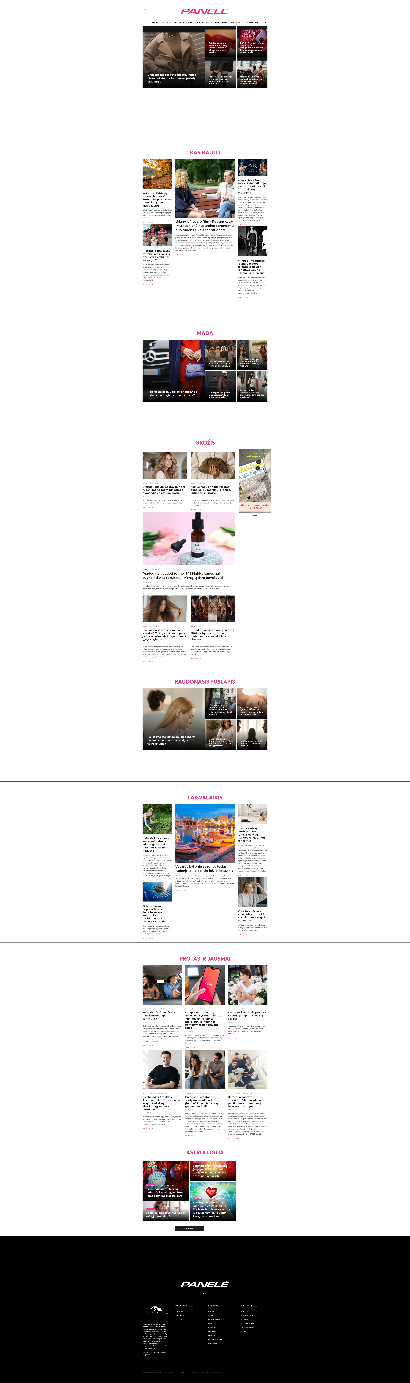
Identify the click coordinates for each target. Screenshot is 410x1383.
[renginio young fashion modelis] (253, 241)
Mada (155, 22)
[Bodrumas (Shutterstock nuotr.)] (157, 892)
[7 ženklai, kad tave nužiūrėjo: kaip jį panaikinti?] (166, 1211)
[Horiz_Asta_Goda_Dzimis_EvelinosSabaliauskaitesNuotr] (157, 235)
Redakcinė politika (247, 1327)
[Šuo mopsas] (253, 814)
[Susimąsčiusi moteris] (253, 892)
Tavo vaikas (179, 1311)
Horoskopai (221, 22)
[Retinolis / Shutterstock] (189, 538)
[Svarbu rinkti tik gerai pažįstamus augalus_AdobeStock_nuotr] (157, 819)
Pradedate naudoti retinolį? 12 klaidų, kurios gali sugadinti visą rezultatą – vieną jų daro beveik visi (183, 575)
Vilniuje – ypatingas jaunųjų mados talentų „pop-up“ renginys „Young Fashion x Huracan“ (251, 267)
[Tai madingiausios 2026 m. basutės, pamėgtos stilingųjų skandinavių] (220, 355)
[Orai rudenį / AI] (157, 174)
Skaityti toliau (180, 255)
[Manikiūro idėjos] (213, 465)
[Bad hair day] (165, 608)
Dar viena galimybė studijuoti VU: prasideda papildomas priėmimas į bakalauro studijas (244, 1102)
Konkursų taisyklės (247, 1323)
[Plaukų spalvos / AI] (213, 608)
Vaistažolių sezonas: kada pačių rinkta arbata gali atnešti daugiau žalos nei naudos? (156, 844)
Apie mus (244, 1311)
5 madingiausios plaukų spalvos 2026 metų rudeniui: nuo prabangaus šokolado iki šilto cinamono (212, 635)
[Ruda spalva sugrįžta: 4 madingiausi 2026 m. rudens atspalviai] (220, 386)
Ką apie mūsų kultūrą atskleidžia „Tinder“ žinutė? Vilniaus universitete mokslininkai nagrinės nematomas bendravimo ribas (204, 1020)
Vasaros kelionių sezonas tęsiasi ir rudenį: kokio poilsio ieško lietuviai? (204, 868)
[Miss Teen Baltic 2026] (253, 167)
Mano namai (179, 1315)
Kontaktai (244, 1319)
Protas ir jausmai (214, 1319)
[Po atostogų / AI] (205, 1069)
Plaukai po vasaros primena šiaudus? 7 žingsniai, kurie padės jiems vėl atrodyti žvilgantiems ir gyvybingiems (165, 635)
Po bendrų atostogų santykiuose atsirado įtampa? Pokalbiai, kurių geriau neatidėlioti (201, 1102)
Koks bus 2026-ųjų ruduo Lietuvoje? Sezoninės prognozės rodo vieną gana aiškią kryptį (157, 199)
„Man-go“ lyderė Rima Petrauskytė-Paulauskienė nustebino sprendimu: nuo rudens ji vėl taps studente (204, 225)
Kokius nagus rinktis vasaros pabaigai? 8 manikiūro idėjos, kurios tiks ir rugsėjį (211, 490)
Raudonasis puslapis (215, 1339)
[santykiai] (162, 985)
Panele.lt (146, 1324)
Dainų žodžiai (212, 1343)
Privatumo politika (247, 1315)
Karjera (243, 1331)
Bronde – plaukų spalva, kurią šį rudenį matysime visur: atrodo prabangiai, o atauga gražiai (164, 490)
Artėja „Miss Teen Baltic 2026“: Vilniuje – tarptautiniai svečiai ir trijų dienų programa (252, 186)
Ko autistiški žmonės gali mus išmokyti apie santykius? (159, 1015)
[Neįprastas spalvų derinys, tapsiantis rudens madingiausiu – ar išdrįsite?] (174, 371)
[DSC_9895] (205, 188)
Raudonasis (237, 22)
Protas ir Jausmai (183, 22)
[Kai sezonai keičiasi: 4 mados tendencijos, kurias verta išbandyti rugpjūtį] (252, 355)
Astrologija (212, 1331)
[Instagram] (147, 10)
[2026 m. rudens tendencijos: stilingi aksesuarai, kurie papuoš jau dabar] (252, 386)
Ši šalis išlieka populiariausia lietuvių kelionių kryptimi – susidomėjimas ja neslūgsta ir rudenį (155, 914)
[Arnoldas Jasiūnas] (162, 1069)
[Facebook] (144, 10)
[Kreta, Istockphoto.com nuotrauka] (205, 833)
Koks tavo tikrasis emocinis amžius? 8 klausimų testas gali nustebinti (251, 916)
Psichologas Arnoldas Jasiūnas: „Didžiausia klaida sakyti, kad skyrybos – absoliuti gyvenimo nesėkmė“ (161, 1103)
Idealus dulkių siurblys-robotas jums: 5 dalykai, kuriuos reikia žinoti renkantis (251, 834)
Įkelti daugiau (189, 1228)
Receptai (211, 1335)
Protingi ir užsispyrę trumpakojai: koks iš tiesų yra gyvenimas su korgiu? (156, 255)
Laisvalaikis (203, 22)
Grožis (165, 22)
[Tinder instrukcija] (205, 985)
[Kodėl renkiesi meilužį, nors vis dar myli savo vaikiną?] (252, 735)
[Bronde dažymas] (165, 465)
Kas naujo (211, 1311)
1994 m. (155, 1327)
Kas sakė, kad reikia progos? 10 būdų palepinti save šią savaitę (247, 1015)
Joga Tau (178, 1319)
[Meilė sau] (247, 985)
